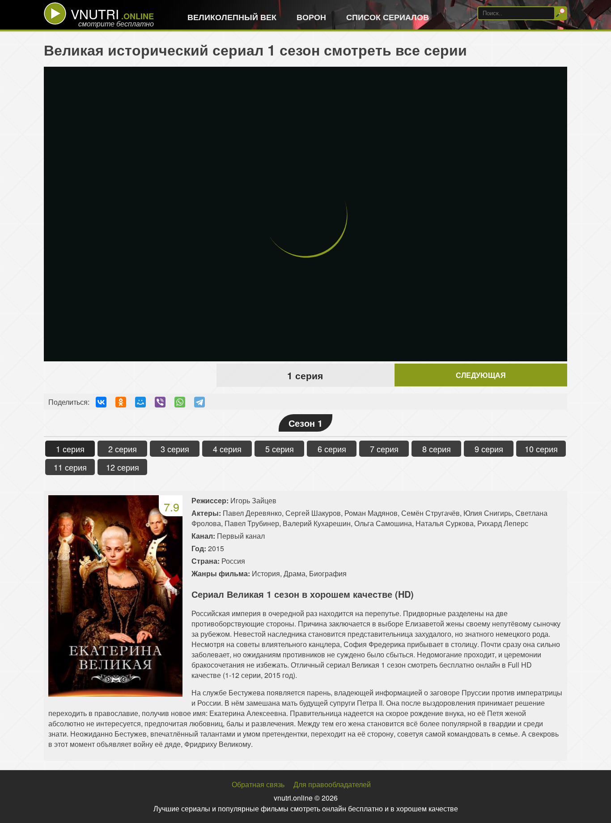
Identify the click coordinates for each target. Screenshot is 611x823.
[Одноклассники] (120, 402)
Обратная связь (258, 784)
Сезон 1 (305, 422)
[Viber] (160, 402)
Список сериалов (387, 17)
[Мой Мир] (140, 402)
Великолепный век (231, 17)
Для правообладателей (332, 784)
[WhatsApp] (179, 402)
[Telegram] (199, 402)
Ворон (311, 17)
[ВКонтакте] (101, 402)
